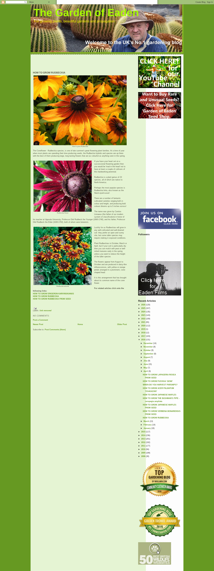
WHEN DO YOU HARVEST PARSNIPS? (160, 385)
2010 (143, 449)
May (146, 368)
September (149, 354)
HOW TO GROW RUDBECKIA (46, 296)
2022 (143, 319)
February (148, 425)
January (147, 428)
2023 (143, 315)
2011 (143, 446)
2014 (143, 435)
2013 (143, 439)
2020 (143, 326)
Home (80, 324)
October (147, 350)
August (147, 357)
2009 (143, 453)
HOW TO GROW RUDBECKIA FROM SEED (52, 299)
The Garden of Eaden (86, 12)
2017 (143, 336)
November (148, 347)
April (146, 371)
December (148, 343)
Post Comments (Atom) (55, 329)
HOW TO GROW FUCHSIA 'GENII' (158, 381)
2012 (143, 442)
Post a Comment (40, 320)
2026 (143, 305)
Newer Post (38, 324)
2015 (143, 432)
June (146, 364)
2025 (143, 308)
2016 (143, 340)
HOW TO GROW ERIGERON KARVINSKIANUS (53, 294)
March (147, 421)
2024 (143, 312)
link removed (45, 310)
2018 (143, 333)
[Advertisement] (86, 62)
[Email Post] (80, 308)
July (146, 361)
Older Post (122, 324)
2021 (143, 322)
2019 (143, 329)
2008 (143, 456)
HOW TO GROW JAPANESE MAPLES (159, 395)
